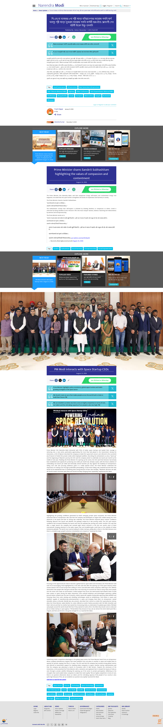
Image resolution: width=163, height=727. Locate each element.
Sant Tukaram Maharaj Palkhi (57, 91)
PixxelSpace (90, 694)
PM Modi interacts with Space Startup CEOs (81, 369)
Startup (66, 685)
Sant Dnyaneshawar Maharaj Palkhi (101, 91)
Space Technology (87, 685)
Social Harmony (77, 248)
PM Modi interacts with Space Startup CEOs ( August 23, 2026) (44, 281)
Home (35, 10)
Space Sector (58, 685)
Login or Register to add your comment (104, 105)
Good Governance (59, 87)
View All (63, 156)
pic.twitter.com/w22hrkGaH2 (80, 238)
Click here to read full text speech (56, 679)
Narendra (51, 5)
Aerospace (68, 694)
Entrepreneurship (90, 248)
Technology (75, 685)
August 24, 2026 (78, 241)
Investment (99, 685)
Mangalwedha (62, 96)
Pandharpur (51, 96)
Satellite (80, 690)
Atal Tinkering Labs (54, 690)
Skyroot (59, 694)
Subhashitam (65, 248)
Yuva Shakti (72, 690)
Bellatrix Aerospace (62, 698)
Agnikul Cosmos (79, 694)
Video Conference (82, 91)
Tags (49, 87)
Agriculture (51, 694)
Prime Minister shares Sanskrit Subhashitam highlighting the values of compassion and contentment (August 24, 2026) (44, 157)
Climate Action (90, 690)
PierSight (50, 698)
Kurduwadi (106, 96)
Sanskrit (56, 248)
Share (58, 114)
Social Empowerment (105, 248)
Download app (5, 723)
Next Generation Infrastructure (89, 87)
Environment (102, 690)
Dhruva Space (100, 694)
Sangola (98, 96)
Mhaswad (51, 100)
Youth (64, 690)
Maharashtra (89, 96)
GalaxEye (110, 694)
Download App (113, 159)
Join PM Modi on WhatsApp (100, 37)
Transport (79, 96)
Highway (71, 91)
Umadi (71, 96)
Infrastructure (72, 87)
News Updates (43, 10)
